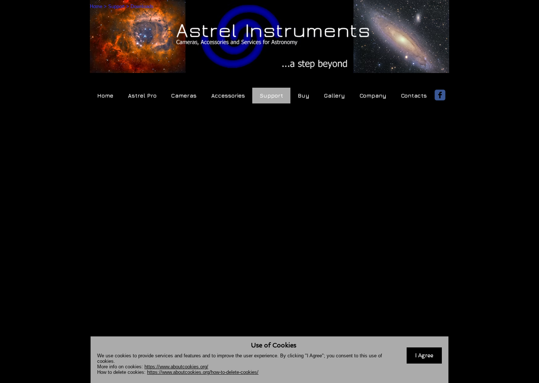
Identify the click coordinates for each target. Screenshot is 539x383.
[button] (424, 355)
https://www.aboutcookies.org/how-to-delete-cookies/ (202, 372)
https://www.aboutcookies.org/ (176, 366)
